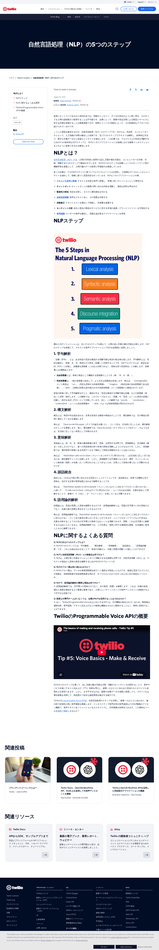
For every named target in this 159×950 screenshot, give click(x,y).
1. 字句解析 (62, 353)
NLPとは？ (18, 93)
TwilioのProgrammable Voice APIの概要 (29, 109)
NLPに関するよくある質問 (27, 103)
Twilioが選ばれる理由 (72, 9)
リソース (88, 9)
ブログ (11, 78)
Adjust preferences (126, 947)
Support (141, 2)
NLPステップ (21, 98)
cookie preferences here (119, 937)
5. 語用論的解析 (66, 500)
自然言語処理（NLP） (63, 159)
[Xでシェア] (137, 90)
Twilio (106, 17)
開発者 (77, 17)
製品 (42, 9)
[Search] (117, 8)
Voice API (17, 122)
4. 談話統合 (62, 472)
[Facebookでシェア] (131, 90)
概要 (69, 17)
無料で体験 (63, 711)
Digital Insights (23, 78)
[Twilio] (9, 9)
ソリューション (54, 9)
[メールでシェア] (148, 89)
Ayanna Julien (73, 105)
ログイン (151, 2)
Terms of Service (82, 940)
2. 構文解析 (62, 409)
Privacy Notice (46, 940)
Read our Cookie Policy (145, 947)
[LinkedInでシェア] (142, 90)
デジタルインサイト (92, 17)
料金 (98, 9)
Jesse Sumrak (65, 101)
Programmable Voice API (73, 700)
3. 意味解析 (62, 437)
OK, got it (104, 947)
